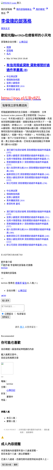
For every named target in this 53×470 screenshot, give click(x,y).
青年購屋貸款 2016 (15, 86)
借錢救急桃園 (13, 80)
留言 (24, 283)
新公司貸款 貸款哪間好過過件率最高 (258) (27, 183)
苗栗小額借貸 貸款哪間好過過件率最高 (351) (28, 155)
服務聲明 (29, 432)
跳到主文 (5, 28)
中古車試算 (12, 76)
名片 (9, 54)
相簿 (9, 47)
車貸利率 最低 (13, 89)
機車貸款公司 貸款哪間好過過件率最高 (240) (28, 174)
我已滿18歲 (6, 465)
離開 (15, 465)
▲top (3, 295)
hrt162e (4, 268)
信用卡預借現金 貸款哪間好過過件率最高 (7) (28, 159)
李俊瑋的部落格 (16, 21)
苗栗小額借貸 (13, 83)
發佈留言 (5, 317)
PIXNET (13, 430)
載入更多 (5, 301)
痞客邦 (18, 283)
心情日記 (23, 42)
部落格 (10, 50)
